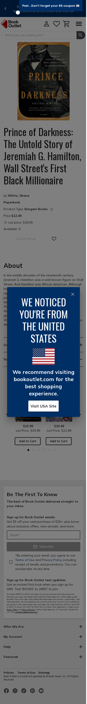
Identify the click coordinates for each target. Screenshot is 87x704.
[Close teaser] (18, 12)
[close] (72, 294)
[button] (51, 5)
